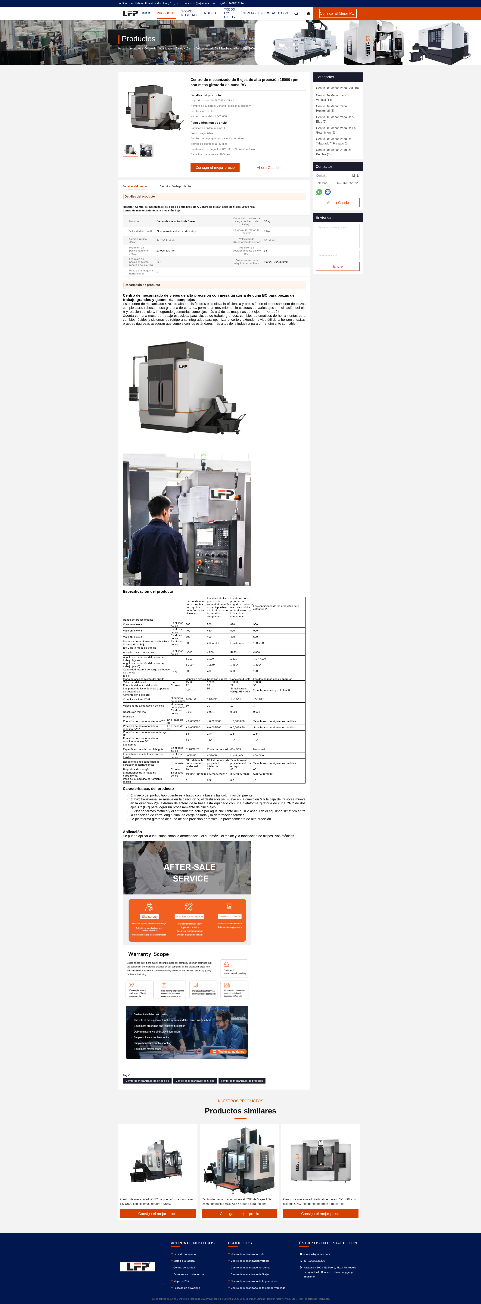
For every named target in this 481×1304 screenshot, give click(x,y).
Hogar (122, 48)
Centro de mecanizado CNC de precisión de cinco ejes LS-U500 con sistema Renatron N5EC (157, 1201)
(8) (337, 88)
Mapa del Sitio (181, 1281)
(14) (332, 97)
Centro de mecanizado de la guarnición (254, 1281)
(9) (335, 119)
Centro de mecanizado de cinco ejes (147, 1080)
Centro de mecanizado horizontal (250, 1267)
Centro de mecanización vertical (250, 1260)
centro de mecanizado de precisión (242, 1080)
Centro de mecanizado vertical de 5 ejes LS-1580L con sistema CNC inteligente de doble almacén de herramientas (319, 1202)
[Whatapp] (319, 192)
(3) (334, 152)
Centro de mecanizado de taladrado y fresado (258, 1287)
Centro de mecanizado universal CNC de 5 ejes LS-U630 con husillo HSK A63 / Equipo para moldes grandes (236, 1202)
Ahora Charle (338, 203)
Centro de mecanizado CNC (247, 1253)
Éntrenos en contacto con (264, 13)
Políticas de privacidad (186, 1287)
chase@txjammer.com (201, 3)
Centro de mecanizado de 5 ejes (163, 48)
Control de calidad (184, 1267)
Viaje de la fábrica (184, 1260)
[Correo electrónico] (327, 191)
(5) (331, 108)
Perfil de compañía (184, 1253)
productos (135, 48)
